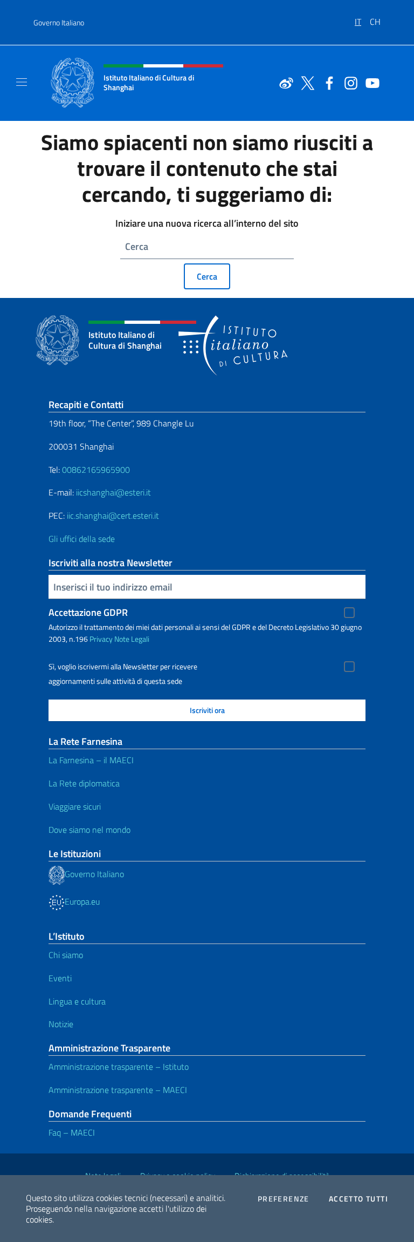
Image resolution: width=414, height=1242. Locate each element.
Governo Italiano (58, 22)
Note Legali (131, 638)
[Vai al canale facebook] (326, 82)
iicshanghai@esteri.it (113, 492)
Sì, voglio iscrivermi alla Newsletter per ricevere (123, 667)
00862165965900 (96, 469)
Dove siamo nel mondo (89, 829)
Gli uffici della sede (82, 538)
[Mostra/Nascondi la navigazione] (21, 82)
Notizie (61, 1023)
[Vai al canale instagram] (348, 82)
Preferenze (283, 1199)
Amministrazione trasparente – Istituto (119, 1066)
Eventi (60, 978)
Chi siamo (66, 954)
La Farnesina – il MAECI (91, 760)
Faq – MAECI (72, 1132)
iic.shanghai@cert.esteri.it (113, 515)
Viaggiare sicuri (75, 806)
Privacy (101, 638)
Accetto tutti (358, 1199)
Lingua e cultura (77, 1001)
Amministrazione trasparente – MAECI (118, 1089)
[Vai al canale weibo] (283, 82)
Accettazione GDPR (88, 612)
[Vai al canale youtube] (370, 82)
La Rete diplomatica (84, 783)
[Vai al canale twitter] (305, 82)
